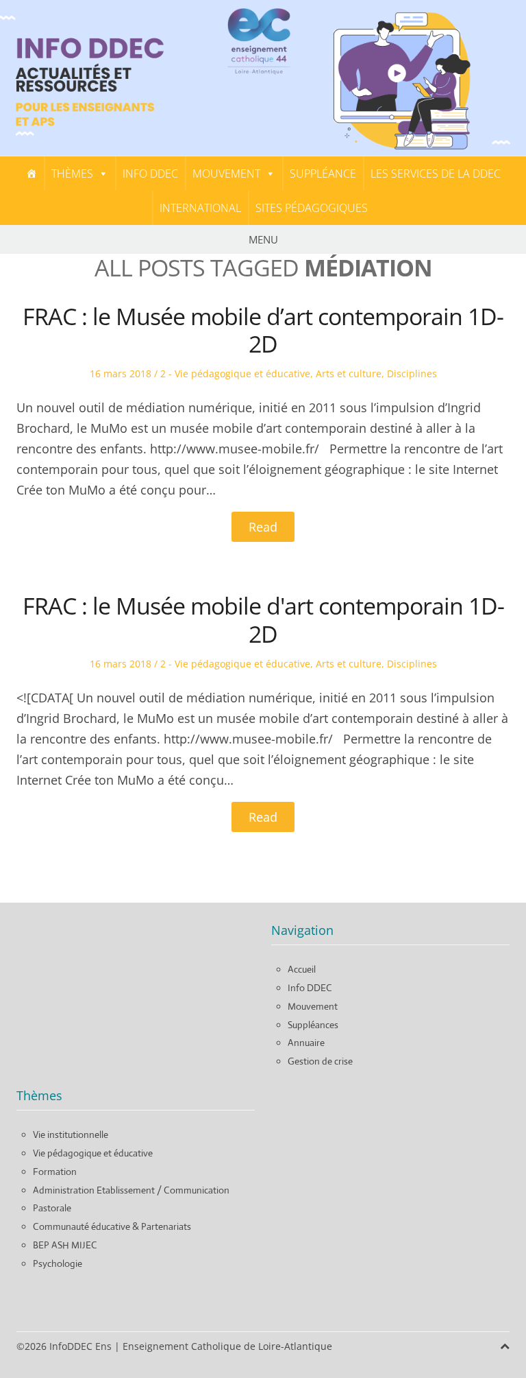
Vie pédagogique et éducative (93, 1153)
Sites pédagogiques (311, 207)
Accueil (302, 969)
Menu (263, 239)
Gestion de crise (320, 1061)
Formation (55, 1171)
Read (263, 527)
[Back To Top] (505, 1346)
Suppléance (323, 173)
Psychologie (57, 1263)
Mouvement (226, 173)
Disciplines (412, 373)
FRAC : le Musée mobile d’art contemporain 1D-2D (263, 330)
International (200, 207)
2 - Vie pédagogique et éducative (235, 373)
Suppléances (313, 1025)
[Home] (31, 173)
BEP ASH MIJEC (65, 1245)
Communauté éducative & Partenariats (112, 1226)
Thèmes (72, 173)
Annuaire (306, 1042)
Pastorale (52, 1208)
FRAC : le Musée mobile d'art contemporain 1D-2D (263, 620)
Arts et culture (348, 373)
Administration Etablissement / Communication (131, 1190)
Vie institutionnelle (70, 1134)
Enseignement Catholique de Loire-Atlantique (227, 1346)
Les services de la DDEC (436, 173)
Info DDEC (150, 173)
